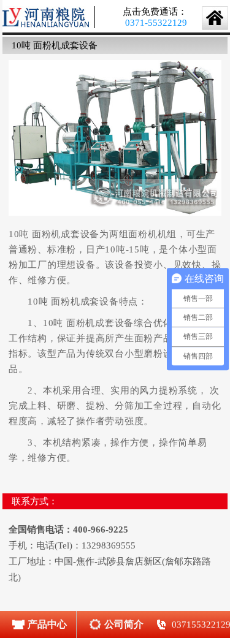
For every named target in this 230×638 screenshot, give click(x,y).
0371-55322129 (156, 23)
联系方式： (35, 501)
